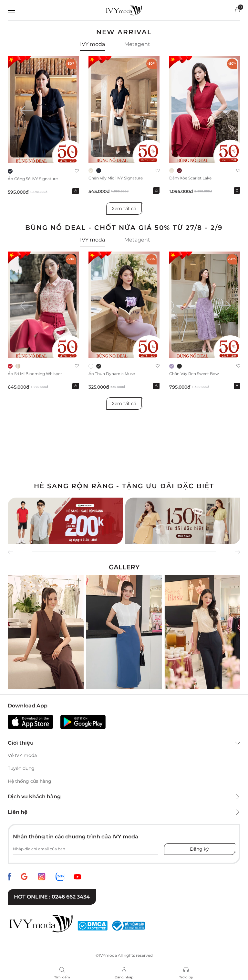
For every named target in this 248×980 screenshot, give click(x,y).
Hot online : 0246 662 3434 (52, 897)
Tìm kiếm (62, 977)
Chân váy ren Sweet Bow (194, 373)
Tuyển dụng (21, 768)
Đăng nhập (124, 977)
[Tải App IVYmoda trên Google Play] (83, 722)
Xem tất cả (124, 208)
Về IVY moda (22, 755)
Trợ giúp (186, 977)
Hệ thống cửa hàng (29, 781)
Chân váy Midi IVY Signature (115, 178)
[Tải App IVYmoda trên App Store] (30, 722)
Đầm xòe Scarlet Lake (190, 178)
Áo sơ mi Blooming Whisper (35, 373)
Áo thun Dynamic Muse (111, 373)
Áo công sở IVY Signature (33, 178)
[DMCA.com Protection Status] (93, 926)
